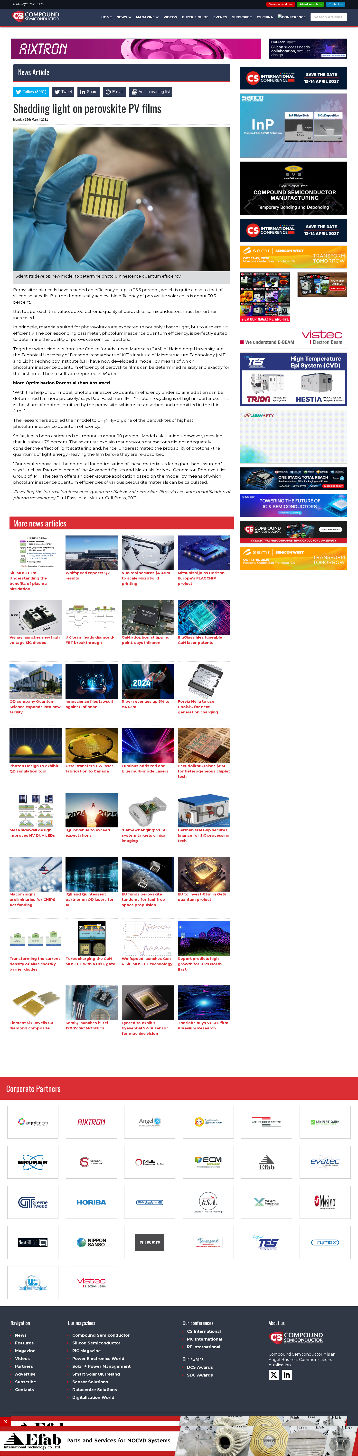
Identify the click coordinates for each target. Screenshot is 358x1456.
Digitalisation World (93, 1397)
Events (220, 17)
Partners (24, 1366)
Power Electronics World (98, 1358)
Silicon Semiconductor (96, 1343)
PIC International (204, 1339)
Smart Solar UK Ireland (96, 1374)
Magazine (146, 17)
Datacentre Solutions (94, 1389)
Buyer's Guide (195, 17)
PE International (203, 1347)
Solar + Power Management (101, 1366)
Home (106, 17)
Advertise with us (310, 4)
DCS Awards (200, 1367)
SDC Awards (200, 1375)
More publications (280, 4)
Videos (170, 17)
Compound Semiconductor (101, 1335)
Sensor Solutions (90, 1382)
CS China (265, 17)
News (122, 17)
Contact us (336, 4)
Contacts (24, 1389)
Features (24, 1343)
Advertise (25, 1374)
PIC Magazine (86, 1351)
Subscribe (242, 17)
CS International (204, 1331)
